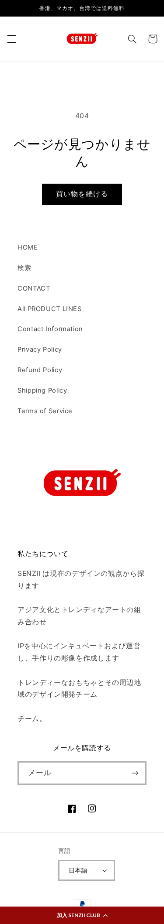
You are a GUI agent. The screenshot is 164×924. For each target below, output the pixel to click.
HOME (27, 247)
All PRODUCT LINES (49, 309)
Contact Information (50, 329)
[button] (82, 915)
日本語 (78, 870)
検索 (24, 268)
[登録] (135, 772)
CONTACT (33, 288)
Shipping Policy (42, 390)
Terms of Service (45, 411)
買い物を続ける (82, 194)
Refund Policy (39, 370)
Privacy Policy (39, 349)
